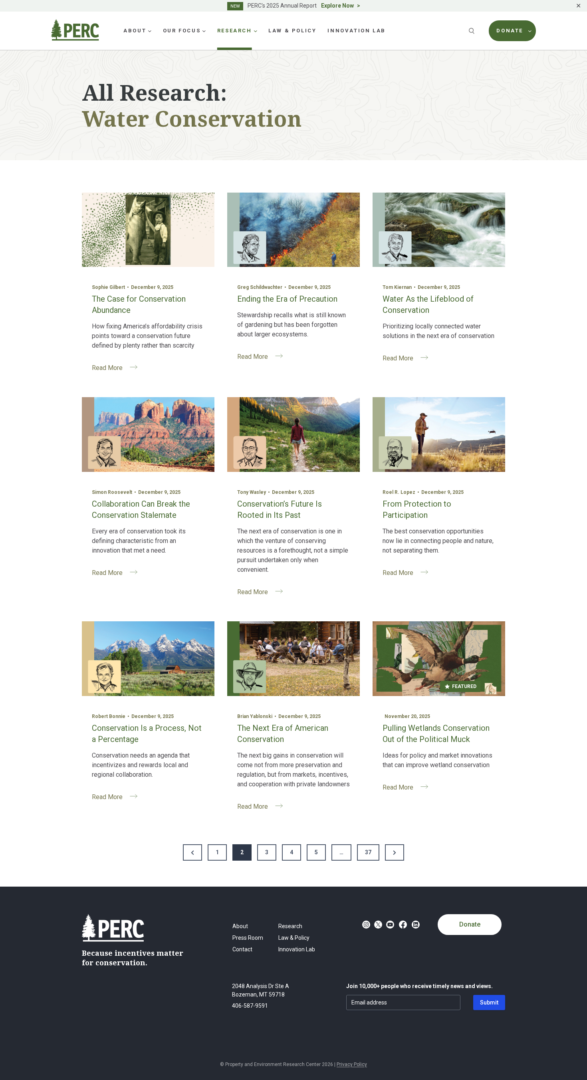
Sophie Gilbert (108, 287)
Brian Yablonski (254, 716)
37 (368, 852)
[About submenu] (150, 31)
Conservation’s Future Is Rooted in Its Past (279, 509)
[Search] (472, 30)
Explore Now (337, 5)
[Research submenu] (256, 31)
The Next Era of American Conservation (282, 733)
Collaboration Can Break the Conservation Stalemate (141, 509)
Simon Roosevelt (112, 492)
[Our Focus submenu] (204, 31)
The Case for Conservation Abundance (139, 304)
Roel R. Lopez (399, 492)
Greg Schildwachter (259, 287)
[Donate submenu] (530, 31)
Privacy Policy (352, 1064)
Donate (469, 924)
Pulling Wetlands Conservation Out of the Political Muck (436, 733)
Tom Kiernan (397, 287)
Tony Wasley (251, 492)
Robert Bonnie (108, 716)
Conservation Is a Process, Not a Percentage (147, 733)
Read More (118, 369)
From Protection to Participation (417, 509)
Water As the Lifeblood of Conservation (428, 304)
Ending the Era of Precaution (287, 299)
